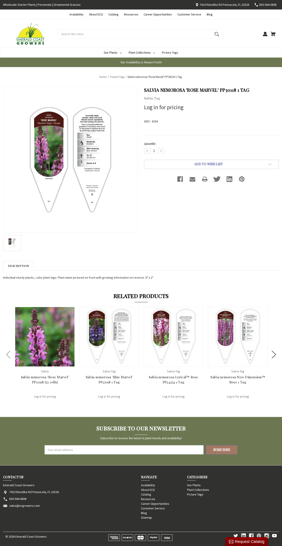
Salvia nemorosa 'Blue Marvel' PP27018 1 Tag (109, 379)
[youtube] (274, 535)
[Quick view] (39, 363)
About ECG (96, 14)
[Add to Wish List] (50, 363)
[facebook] (251, 535)
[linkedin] (243, 535)
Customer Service (189, 14)
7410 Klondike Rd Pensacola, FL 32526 (224, 5)
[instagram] (266, 535)
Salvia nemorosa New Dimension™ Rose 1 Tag (237, 379)
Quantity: (150, 143)
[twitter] (236, 535)
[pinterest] (259, 535)
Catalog (113, 14)
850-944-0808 (267, 5)
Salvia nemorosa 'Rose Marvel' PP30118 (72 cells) (45, 379)
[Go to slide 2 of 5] (273, 354)
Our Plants (110, 52)
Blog (210, 14)
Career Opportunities (158, 14)
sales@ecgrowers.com (24, 506)
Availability (76, 14)
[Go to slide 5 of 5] (8, 354)
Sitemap (146, 518)
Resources (131, 14)
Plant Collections (140, 52)
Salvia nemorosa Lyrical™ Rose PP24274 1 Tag (173, 379)
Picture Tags (170, 52)
